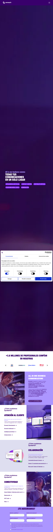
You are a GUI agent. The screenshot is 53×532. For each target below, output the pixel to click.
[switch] (20, 274)
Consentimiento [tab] (9, 256)
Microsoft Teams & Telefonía (35, 466)
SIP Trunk (6, 498)
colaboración (31, 384)
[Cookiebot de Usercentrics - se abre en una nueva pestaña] (46, 252)
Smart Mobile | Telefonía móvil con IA (13, 492)
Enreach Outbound (9, 428)
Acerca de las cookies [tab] (44, 256)
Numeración (7, 495)
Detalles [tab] (26, 256)
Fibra (5, 501)
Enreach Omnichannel (9, 425)
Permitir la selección (26, 278)
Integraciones (7, 434)
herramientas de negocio (38, 392)
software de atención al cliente (36, 386)
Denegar (10, 278)
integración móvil (38, 393)
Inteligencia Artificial (9, 431)
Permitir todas (43, 278)
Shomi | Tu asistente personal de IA (37, 463)
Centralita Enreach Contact (35, 460)
